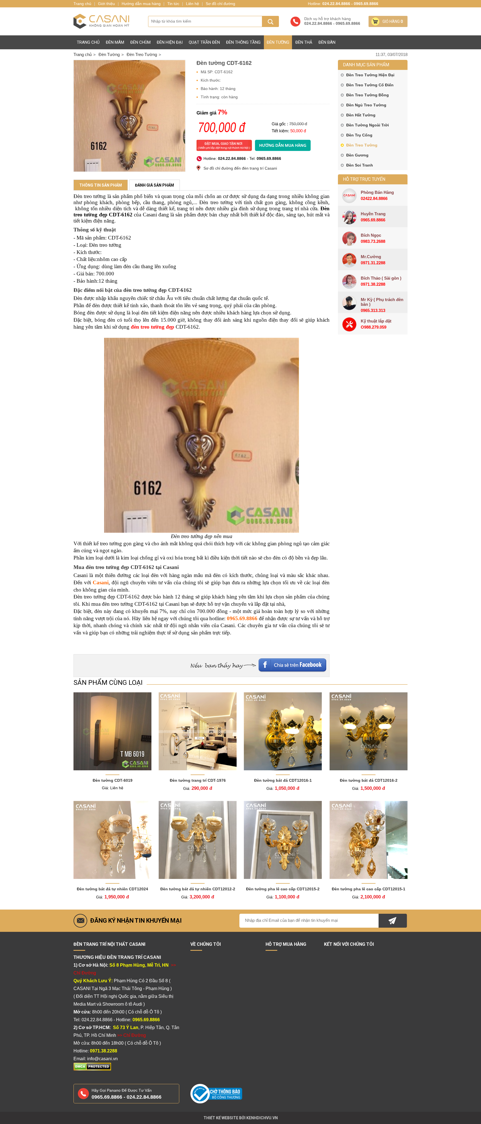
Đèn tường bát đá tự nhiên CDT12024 (112, 889)
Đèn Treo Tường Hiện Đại (370, 75)
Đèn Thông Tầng (243, 42)
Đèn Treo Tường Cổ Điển (370, 85)
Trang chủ (88, 42)
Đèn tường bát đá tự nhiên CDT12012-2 (197, 889)
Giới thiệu (106, 3)
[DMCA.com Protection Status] (92, 1069)
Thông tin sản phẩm (100, 185)
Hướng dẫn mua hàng (141, 3)
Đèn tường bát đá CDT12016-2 (368, 780)
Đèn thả (303, 42)
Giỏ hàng (392, 21)
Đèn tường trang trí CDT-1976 (198, 780)
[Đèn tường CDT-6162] (129, 116)
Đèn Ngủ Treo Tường (366, 105)
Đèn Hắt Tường (361, 115)
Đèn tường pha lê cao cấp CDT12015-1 (368, 889)
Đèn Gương (357, 155)
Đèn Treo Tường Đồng (367, 95)
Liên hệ (192, 3)
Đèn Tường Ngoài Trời (367, 125)
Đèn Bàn (326, 42)
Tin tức (173, 3)
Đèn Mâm (115, 42)
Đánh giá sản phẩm (154, 185)
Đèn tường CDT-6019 (112, 780)
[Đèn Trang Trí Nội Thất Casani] (101, 21)
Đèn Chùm (140, 42)
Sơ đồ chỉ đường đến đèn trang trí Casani (240, 168)
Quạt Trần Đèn (204, 42)
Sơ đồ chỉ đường (220, 3)
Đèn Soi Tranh (359, 165)
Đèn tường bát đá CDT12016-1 (283, 780)
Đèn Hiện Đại (170, 42)
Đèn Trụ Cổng (359, 135)
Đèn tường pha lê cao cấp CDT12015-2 (283, 889)
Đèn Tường (278, 42)
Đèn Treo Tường (361, 145)
